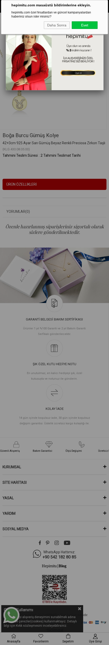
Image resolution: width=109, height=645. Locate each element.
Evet (84, 25)
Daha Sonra (56, 25)
